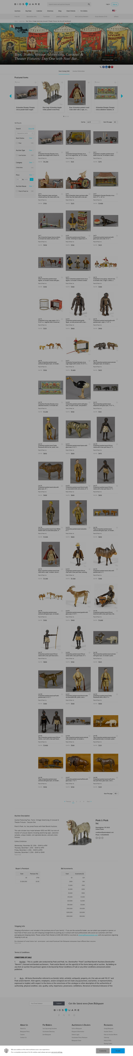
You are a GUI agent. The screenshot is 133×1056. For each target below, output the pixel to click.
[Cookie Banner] (66, 1051)
